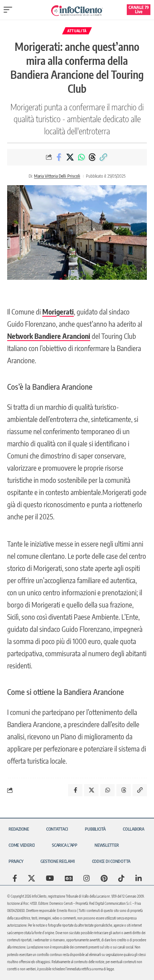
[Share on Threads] (92, 157)
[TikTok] (121, 878)
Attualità (77, 31)
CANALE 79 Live (139, 9)
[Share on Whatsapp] (81, 157)
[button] (10, 10)
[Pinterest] (104, 878)
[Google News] (68, 878)
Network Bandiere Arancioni (48, 335)
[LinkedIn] (139, 878)
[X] (31, 878)
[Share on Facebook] (59, 157)
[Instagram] (87, 878)
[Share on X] (70, 157)
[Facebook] (15, 878)
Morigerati (58, 311)
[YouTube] (50, 878)
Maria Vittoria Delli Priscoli (57, 176)
